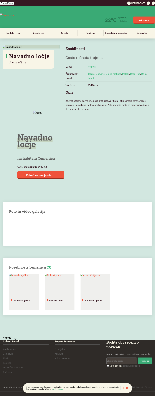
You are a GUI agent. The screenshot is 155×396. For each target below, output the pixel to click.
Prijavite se (144, 20)
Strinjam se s (124, 365)
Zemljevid (38, 33)
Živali (64, 33)
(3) (49, 267)
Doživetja (142, 33)
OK (127, 387)
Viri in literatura (62, 358)
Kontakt (59, 353)
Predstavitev (13, 33)
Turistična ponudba (116, 33)
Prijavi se (145, 360)
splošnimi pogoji (131, 365)
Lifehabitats (138, 3)
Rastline (90, 33)
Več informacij (58, 389)
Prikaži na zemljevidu (39, 175)
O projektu (60, 349)
